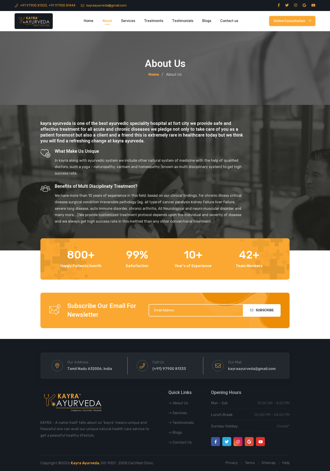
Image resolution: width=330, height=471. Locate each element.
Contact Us (182, 442)
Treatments (153, 21)
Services (128, 21)
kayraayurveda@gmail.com (106, 5)
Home (88, 21)
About (107, 21)
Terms (250, 463)
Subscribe (264, 310)
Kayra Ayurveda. (85, 463)
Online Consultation (290, 21)
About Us (180, 403)
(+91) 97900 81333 (169, 369)
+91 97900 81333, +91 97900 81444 (47, 5)
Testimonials (182, 21)
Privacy (231, 463)
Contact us (229, 21)
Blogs (206, 21)
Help (286, 463)
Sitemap (268, 463)
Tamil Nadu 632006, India (89, 369)
